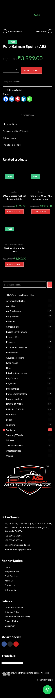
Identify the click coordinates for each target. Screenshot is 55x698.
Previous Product (15, 31)
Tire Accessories (14, 445)
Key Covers (12, 378)
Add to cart (31, 70)
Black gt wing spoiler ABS (14, 250)
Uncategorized (13, 450)
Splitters (10, 424)
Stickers (10, 440)
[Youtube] (16, 644)
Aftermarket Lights (16, 300)
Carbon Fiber (12, 326)
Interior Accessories (16, 373)
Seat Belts (11, 414)
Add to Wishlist (14, 90)
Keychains (11, 383)
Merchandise (12, 388)
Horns (9, 368)
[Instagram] (10, 644)
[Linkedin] (23, 99)
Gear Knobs (12, 362)
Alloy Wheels (13, 316)
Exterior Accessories (16, 347)
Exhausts (10, 342)
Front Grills (12, 352)
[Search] (49, 285)
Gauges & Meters (15, 357)
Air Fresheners (13, 311)
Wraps (9, 455)
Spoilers (16, 81)
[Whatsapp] (29, 99)
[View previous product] (5, 31)
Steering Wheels (14, 435)
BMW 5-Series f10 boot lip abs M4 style (14, 197)
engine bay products (16, 331)
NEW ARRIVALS (11, 244)
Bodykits (10, 321)
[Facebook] (5, 99)
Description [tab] (27, 115)
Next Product (41, 31)
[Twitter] (11, 99)
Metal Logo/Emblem (16, 393)
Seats (9, 419)
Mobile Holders (14, 399)
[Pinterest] (17, 99)
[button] (46, 6)
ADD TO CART (14, 212)
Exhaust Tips (12, 337)
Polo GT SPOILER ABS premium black (41, 197)
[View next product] (50, 31)
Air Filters (11, 306)
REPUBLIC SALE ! (15, 409)
